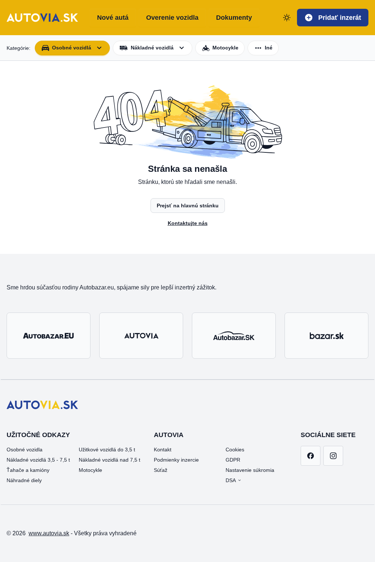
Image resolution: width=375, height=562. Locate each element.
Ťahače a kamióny (28, 470)
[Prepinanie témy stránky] (286, 17)
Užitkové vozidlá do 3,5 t (107, 449)
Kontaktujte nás (188, 223)
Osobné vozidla (24, 449)
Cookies (235, 449)
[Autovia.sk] (141, 336)
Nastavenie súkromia (250, 470)
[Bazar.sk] (326, 336)
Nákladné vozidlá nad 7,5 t (109, 460)
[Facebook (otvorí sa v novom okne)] (310, 456)
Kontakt (162, 449)
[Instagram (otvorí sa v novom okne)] (333, 456)
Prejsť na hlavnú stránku (188, 205)
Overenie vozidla (172, 17)
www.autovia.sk (49, 533)
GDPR (233, 460)
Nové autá (113, 17)
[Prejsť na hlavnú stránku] (42, 17)
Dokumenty (234, 17)
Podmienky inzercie (176, 460)
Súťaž (160, 470)
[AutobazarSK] (234, 336)
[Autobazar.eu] (48, 336)
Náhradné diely (24, 480)
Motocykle (90, 470)
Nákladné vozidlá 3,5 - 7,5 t (38, 460)
